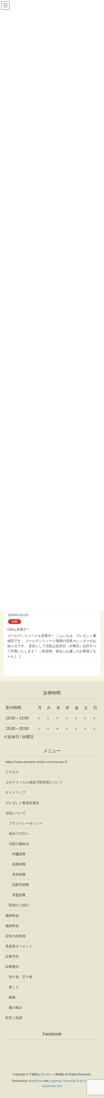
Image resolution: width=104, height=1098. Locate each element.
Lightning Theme (61, 1081)
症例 (14, 621)
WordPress (35, 1081)
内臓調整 (19, 854)
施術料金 (12, 915)
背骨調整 (19, 874)
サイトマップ (15, 792)
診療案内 (12, 967)
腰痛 (12, 997)
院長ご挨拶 (13, 1018)
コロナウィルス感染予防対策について (34, 782)
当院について (15, 813)
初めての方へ (19, 833)
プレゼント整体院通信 (22, 803)
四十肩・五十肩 (20, 977)
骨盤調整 (19, 895)
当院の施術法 (19, 844)
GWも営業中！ (18, 629)
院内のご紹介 (19, 905)
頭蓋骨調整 (20, 885)
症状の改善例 (15, 936)
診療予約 (12, 956)
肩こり (14, 987)
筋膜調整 (19, 864)
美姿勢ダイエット (18, 946)
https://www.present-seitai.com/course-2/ (36, 762)
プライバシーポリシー (26, 823)
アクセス (12, 772)
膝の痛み (15, 1007)
